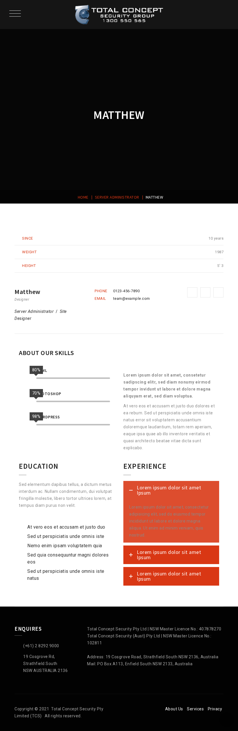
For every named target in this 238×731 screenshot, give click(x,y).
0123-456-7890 (126, 291)
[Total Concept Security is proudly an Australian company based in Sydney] (119, 14)
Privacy (215, 709)
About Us (174, 709)
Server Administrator (34, 311)
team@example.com (131, 298)
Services (195, 709)
